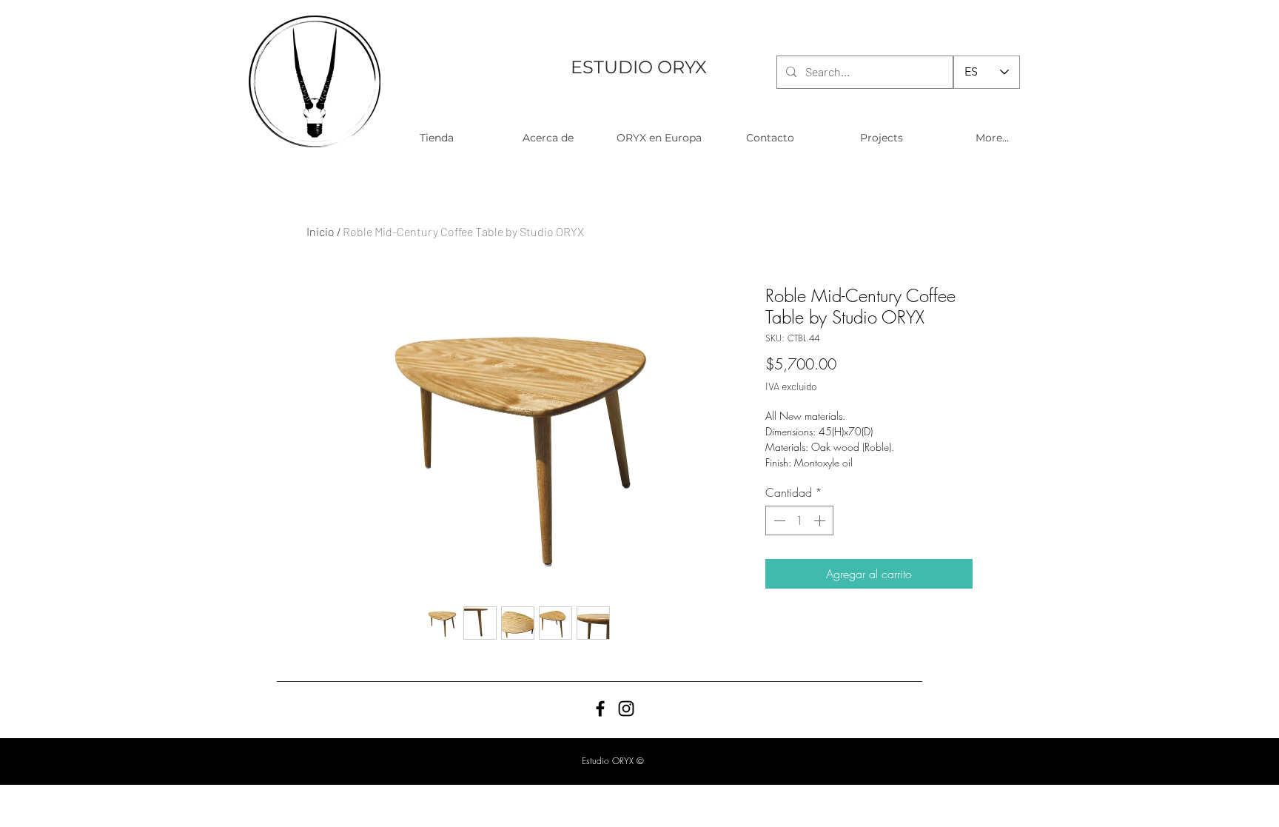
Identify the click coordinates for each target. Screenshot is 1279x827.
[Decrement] (778, 520)
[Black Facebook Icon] (600, 708)
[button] (436, 138)
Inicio (320, 231)
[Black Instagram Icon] (626, 708)
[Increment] (820, 520)
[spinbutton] (799, 520)
